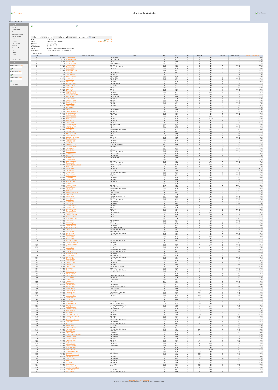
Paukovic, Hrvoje (71, 133)
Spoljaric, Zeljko (71, 357)
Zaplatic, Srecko (71, 327)
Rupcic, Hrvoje (70, 235)
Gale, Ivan (69, 72)
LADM (13, 57)
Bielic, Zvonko (70, 261)
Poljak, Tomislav (71, 179)
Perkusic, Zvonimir (71, 207)
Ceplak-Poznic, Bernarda (73, 165)
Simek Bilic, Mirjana (72, 111)
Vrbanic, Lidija (70, 288)
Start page (14, 27)
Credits (14, 52)
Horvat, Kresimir (71, 172)
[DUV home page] (16, 13)
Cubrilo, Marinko (71, 139)
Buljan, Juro (69, 155)
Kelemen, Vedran (71, 83)
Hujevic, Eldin (70, 154)
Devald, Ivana (70, 305)
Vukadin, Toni (70, 203)
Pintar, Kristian (70, 174)
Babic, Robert (70, 96)
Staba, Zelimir (70, 170)
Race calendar (16, 29)
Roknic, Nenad (70, 255)
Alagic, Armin (70, 281)
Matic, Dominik (70, 349)
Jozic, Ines (69, 130)
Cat (211, 55)
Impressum (132, 380)
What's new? (15, 48)
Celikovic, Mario (71, 285)
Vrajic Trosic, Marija (72, 94)
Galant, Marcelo (70, 299)
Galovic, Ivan (70, 270)
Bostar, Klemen (70, 135)
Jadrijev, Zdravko (71, 91)
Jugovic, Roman (71, 303)
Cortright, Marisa (71, 93)
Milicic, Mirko (70, 238)
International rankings (17, 34)
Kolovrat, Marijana (71, 240)
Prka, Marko (69, 321)
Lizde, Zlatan (70, 364)
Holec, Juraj (69, 142)
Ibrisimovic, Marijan (72, 366)
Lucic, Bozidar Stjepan (72, 137)
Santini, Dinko (70, 248)
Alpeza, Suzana (70, 340)
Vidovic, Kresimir (71, 275)
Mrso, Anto (69, 190)
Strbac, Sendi (70, 163)
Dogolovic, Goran (71, 102)
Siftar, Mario (69, 194)
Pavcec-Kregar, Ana (72, 192)
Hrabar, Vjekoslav (71, 279)
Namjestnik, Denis (71, 159)
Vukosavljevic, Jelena (72, 368)
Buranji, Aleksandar (72, 227)
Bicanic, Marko (70, 67)
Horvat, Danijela (71, 225)
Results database (16, 32)
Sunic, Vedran (70, 371)
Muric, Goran (70, 69)
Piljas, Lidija (69, 360)
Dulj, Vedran (69, 257)
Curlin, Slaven (70, 201)
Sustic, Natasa (70, 74)
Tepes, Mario (70, 157)
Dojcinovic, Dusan (71, 161)
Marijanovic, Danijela (72, 316)
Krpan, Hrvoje (70, 107)
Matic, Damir (70, 200)
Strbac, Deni (69, 189)
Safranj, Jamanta (71, 209)
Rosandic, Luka (70, 329)
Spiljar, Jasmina (70, 344)
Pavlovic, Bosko (70, 290)
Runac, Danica (70, 369)
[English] (28, 21)
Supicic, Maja (70, 237)
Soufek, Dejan (70, 286)
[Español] (33, 21)
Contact (14, 54)
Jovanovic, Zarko (71, 63)
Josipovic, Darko (71, 211)
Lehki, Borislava (71, 307)
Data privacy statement (142, 380)
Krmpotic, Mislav (71, 124)
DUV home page (16, 59)
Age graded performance (252, 55)
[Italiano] (36, 21)
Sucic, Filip (69, 118)
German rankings (16, 36)
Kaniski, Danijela (71, 294)
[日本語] (44, 21)
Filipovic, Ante (70, 283)
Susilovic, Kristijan (71, 100)
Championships (16, 43)
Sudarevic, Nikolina (72, 242)
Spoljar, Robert (70, 273)
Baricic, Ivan (69, 229)
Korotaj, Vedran (70, 292)
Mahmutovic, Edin (71, 70)
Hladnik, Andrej (70, 58)
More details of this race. (105, 41)
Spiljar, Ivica (69, 342)
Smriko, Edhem (70, 187)
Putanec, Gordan (71, 185)
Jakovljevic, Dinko (71, 146)
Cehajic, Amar (70, 183)
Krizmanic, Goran (71, 296)
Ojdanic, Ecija (70, 177)
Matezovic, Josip (71, 152)
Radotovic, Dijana (71, 309)
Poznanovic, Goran (71, 253)
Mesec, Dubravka (71, 117)
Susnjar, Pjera (70, 301)
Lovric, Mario (70, 249)
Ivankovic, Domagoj (72, 351)
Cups (13, 38)
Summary (14, 45)
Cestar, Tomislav (71, 333)
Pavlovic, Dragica (71, 345)
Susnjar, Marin (70, 310)
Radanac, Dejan (71, 65)
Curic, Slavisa (70, 251)
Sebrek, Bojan (70, 168)
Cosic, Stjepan (70, 331)
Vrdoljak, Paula (70, 131)
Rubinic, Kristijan (71, 59)
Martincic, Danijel (71, 176)
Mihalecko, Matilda (71, 244)
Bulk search (15, 84)
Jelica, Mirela (70, 362)
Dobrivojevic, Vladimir (72, 355)
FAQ (13, 50)
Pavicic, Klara (70, 325)
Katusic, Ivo (69, 109)
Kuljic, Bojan (70, 87)
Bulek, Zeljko (70, 150)
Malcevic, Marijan (71, 272)
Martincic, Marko (71, 115)
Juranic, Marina (70, 98)
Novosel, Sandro (71, 205)
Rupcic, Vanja (70, 213)
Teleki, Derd (69, 268)
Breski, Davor (70, 122)
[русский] (39, 21)
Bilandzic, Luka (70, 266)
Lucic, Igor (69, 353)
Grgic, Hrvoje (70, 106)
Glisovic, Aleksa (70, 358)
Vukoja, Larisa (70, 198)
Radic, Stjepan (70, 141)
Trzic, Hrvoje (70, 89)
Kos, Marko (69, 312)
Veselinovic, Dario (71, 144)
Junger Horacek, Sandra (73, 334)
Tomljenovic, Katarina (72, 320)
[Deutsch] (26, 21)
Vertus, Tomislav (71, 76)
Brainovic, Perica (71, 224)
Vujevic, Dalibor (70, 85)
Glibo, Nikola (70, 231)
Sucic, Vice (69, 166)
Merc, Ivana (69, 220)
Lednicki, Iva (70, 264)
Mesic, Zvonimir (70, 318)
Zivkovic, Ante (70, 61)
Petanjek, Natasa (71, 338)
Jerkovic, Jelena (71, 246)
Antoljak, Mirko (70, 259)
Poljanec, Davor (71, 181)
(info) (21, 65)
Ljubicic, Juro (70, 222)
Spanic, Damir (70, 104)
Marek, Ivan (69, 82)
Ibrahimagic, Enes (71, 218)
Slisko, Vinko (70, 128)
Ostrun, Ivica (69, 297)
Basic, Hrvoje (70, 120)
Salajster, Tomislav (71, 336)
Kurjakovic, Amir (71, 148)
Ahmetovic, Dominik (72, 314)
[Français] (31, 21)
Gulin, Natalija (70, 277)
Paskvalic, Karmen (71, 214)
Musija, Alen (69, 323)
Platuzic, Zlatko (70, 262)
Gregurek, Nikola (71, 113)
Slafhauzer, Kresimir (72, 347)
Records (14, 41)
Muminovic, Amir (71, 126)
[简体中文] (41, 21)
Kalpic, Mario (70, 80)
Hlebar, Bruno (70, 78)
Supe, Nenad (70, 233)
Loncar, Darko (70, 196)
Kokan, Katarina (71, 216)
